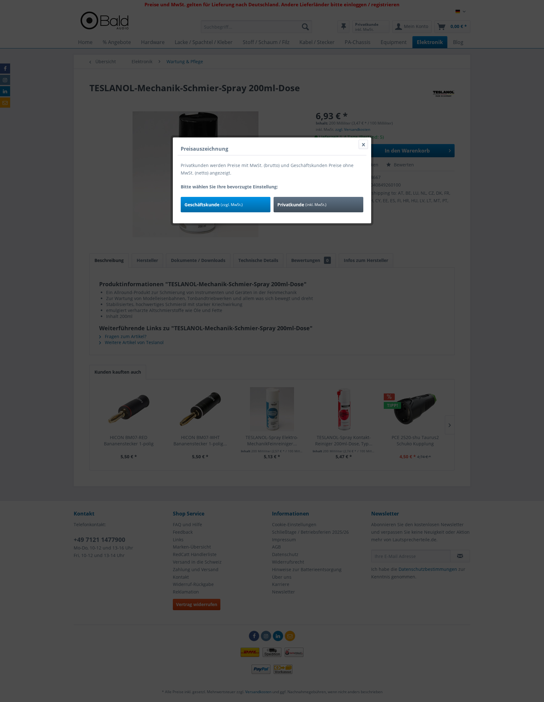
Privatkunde (301, 205)
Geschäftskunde (213, 205)
